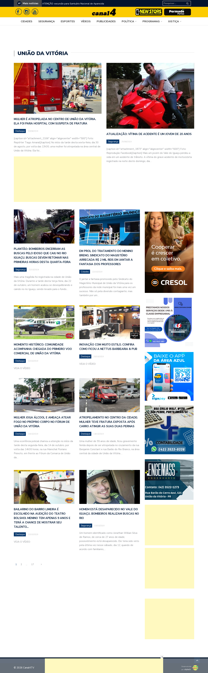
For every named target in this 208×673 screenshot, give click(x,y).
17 (32, 564)
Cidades (26, 21)
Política (128, 21)
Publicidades (106, 21)
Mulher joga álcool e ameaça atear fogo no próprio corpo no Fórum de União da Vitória (42, 422)
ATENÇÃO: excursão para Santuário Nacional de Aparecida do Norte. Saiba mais (73, 5)
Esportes (68, 21)
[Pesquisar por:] (173, 3)
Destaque (20, 131)
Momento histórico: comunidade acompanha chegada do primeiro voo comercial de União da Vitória (43, 349)
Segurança (46, 21)
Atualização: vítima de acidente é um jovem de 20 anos (149, 134)
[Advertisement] (58, 179)
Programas (151, 21)
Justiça (173, 21)
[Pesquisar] (189, 2)
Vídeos (86, 21)
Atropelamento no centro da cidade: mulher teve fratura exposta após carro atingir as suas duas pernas (108, 422)
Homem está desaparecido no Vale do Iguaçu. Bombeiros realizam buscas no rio (109, 513)
